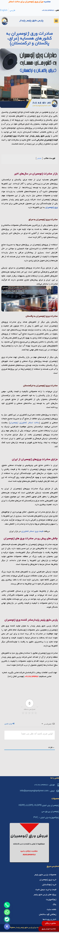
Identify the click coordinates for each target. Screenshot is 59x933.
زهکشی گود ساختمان (47, 914)
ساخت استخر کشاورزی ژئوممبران (24, 423)
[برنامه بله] (7, 919)
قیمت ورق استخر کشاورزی (32, 531)
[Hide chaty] (7, 926)
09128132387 (48, 10)
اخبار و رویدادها (49, 919)
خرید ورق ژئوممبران (48, 880)
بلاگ (54, 904)
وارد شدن (8, 724)
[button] (56, 20)
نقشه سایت (51, 909)
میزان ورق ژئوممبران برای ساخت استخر (26, 2)
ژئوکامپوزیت (51, 899)
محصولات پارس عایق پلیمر (45, 875)
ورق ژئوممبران (51, 207)
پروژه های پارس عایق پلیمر (45, 895)
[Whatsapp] (7, 912)
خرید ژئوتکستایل (49, 885)
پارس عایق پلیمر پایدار (31, 20)
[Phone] (7, 905)
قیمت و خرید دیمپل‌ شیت (45, 890)
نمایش (39, 158)
